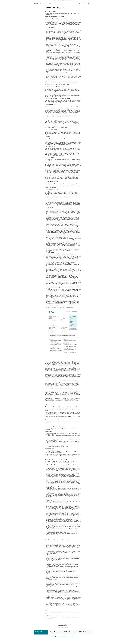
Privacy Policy (71, 636)
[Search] (80, 3)
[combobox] (64, 3)
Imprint (59, 636)
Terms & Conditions (64, 636)
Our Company (54, 636)
